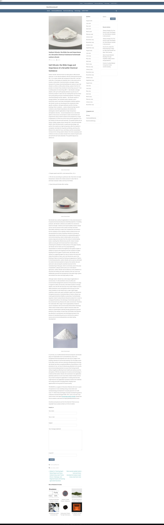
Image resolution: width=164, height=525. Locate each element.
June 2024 (88, 88)
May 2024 (88, 91)
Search (104, 16)
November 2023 (90, 104)
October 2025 (89, 45)
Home (81, 3)
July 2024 (88, 85)
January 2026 (89, 37)
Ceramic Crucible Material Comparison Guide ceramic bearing (109, 65)
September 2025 (90, 47)
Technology (106, 3)
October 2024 (89, 77)
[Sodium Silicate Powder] (65, 166)
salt (51, 467)
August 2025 (89, 50)
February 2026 (89, 34)
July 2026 (88, 23)
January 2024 (89, 102)
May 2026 (88, 26)
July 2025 (88, 53)
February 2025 (89, 66)
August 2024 (89, 83)
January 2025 (89, 69)
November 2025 (90, 42)
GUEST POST (114, 3)
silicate (53, 467)
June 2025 (88, 56)
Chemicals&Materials (88, 3)
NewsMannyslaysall (51, 7)
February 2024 (89, 99)
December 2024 (90, 72)
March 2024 (89, 96)
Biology (88, 115)
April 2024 (88, 93)
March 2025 (89, 64)
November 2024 (90, 74)
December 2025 (90, 39)
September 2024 (90, 80)
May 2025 (88, 58)
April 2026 (88, 28)
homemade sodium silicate (69, 396)
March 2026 (89, 31)
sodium (57, 467)
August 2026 (89, 20)
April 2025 (88, 61)
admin (59, 59)
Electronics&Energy (99, 3)
